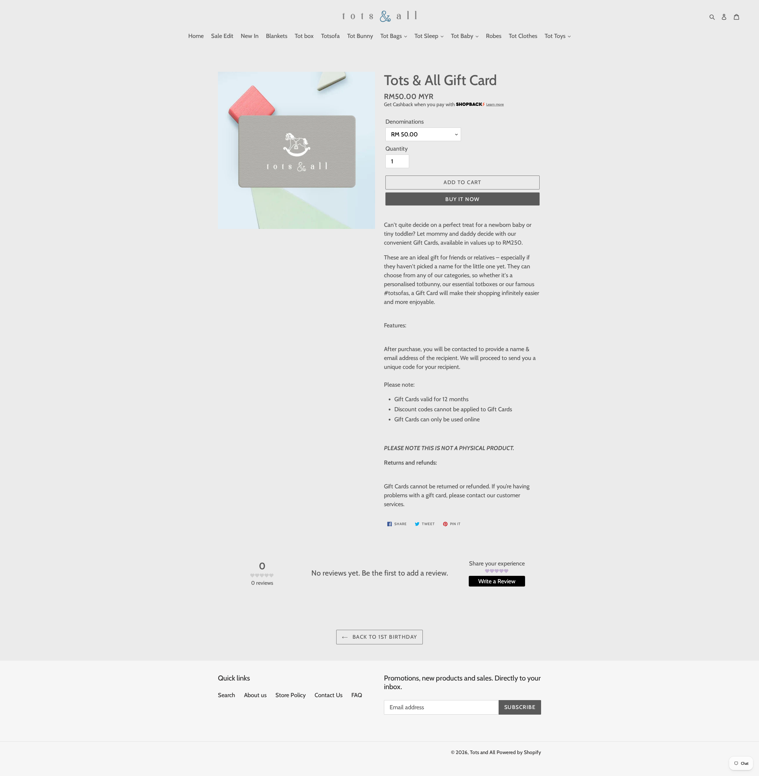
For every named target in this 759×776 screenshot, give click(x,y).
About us (255, 695)
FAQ (356, 695)
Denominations (404, 121)
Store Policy (290, 695)
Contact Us (328, 695)
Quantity (396, 148)
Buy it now (462, 199)
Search (226, 695)
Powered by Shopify (519, 752)
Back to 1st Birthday (384, 637)
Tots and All (482, 752)
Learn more (495, 104)
